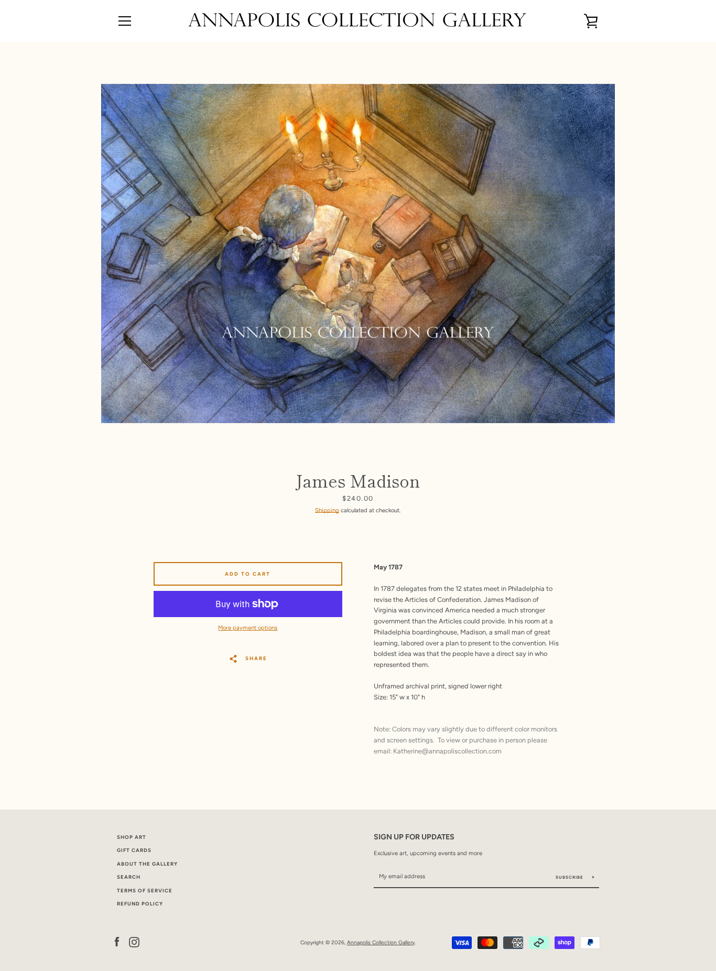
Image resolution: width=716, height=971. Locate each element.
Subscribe (570, 877)
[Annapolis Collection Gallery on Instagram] (134, 942)
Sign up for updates (414, 836)
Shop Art (131, 837)
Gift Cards (134, 850)
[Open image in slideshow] (358, 253)
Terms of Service (144, 890)
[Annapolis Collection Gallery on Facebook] (117, 942)
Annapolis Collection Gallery (381, 942)
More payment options (247, 627)
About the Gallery (147, 864)
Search (128, 877)
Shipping (327, 510)
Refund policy (140, 904)
